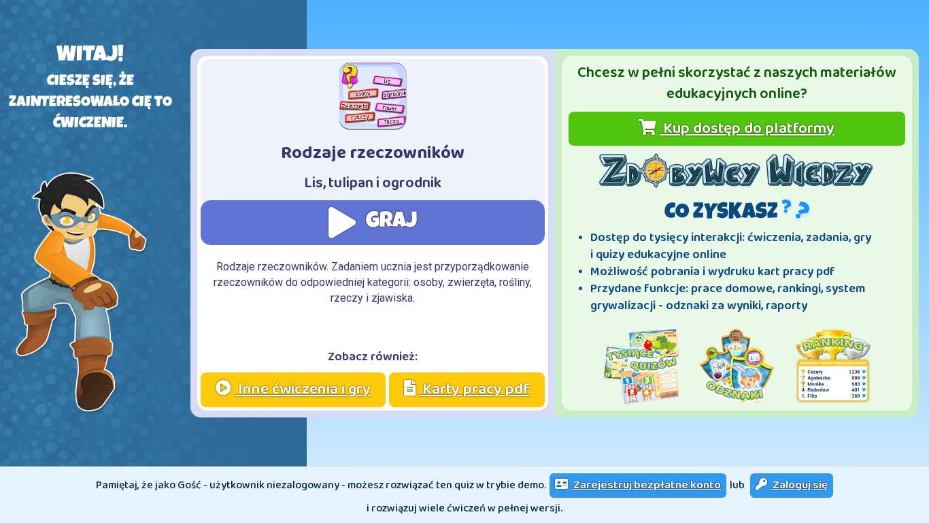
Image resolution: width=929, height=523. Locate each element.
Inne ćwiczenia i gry (303, 389)
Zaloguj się (799, 485)
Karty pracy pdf (474, 389)
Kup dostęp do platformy (747, 128)
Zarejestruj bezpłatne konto (646, 485)
